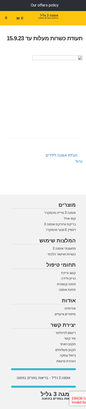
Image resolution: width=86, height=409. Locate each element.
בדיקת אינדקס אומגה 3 (60, 224)
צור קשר (70, 338)
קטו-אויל (70, 218)
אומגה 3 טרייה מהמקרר (60, 213)
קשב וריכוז (68, 273)
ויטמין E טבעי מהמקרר (61, 230)
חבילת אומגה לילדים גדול (64, 158)
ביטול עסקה (68, 355)
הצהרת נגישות (66, 361)
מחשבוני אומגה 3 (64, 248)
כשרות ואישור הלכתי (62, 254)
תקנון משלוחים (65, 350)
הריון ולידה (68, 278)
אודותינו (70, 308)
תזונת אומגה (67, 290)
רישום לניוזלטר (65, 333)
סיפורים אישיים (65, 314)
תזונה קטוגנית (66, 284)
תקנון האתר (68, 344)
